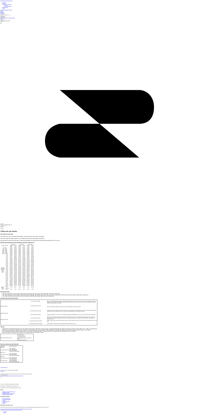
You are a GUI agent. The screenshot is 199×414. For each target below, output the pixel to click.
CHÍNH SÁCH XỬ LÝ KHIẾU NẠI (8, 393)
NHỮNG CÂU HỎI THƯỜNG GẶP (8, 391)
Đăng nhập (2, 371)
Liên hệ (3, 8)
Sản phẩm (4, 3)
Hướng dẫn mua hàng (6, 392)
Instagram (14, 375)
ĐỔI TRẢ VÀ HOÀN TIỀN (7, 394)
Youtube (21, 375)
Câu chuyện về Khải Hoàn (6, 4)
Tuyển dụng (4, 402)
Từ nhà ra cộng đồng (8, 6)
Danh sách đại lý (5, 7)
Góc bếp (6, 5)
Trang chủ (4, 2)
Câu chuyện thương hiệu (6, 399)
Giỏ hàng (2, 367)
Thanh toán (5, 367)
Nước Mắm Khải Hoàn (6, 398)
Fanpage (6, 375)
